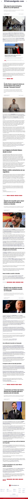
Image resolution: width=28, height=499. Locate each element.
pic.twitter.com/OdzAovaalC (14, 460)
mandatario (16, 258)
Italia (12, 78)
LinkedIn (24, 490)
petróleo (17, 384)
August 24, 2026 (17, 461)
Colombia (13, 229)
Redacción (15, 489)
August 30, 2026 (14, 146)
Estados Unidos (12, 195)
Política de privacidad (12, 496)
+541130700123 (10, 498)
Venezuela (21, 195)
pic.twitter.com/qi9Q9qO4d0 (7, 380)
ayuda (14, 479)
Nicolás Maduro (13, 114)
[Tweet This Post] (20, 95)
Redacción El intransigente (7, 297)
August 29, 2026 (17, 270)
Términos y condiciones (16, 496)
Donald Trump (14, 315)
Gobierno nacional (21, 479)
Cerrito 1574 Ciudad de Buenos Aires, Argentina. (14, 494)
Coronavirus (9, 78)
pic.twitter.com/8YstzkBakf (19, 145)
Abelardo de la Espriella (7, 231)
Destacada (9, 195)
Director (8, 489)
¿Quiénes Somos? (3, 489)
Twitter (20, 490)
